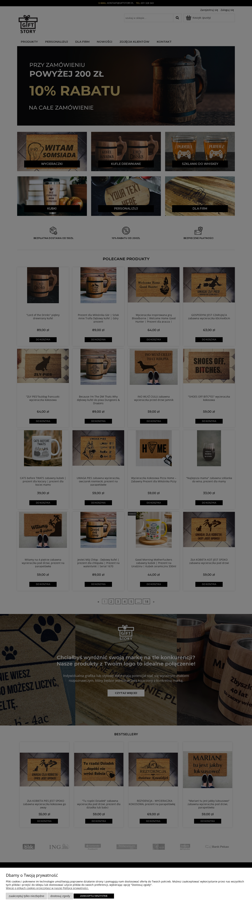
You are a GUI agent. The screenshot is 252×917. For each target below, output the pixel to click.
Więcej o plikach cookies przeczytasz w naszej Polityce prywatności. (47, 888)
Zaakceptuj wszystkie (94, 896)
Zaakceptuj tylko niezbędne (26, 896)
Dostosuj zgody (60, 896)
